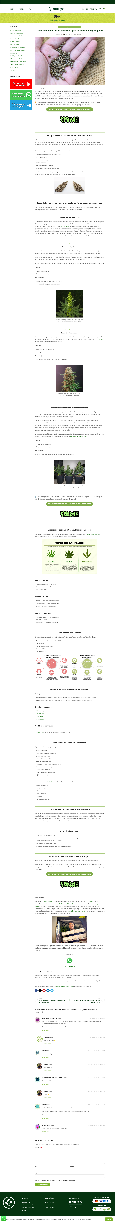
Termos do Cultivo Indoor (17, 64)
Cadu (66, 34)
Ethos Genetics (40, 713)
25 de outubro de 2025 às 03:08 (96, 1125)
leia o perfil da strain (47, 782)
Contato (24, 1210)
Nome (37, 1166)
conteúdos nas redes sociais (76, 911)
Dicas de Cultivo (60, 20)
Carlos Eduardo (48, 901)
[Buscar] (100, 8)
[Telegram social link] (52, 990)
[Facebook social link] (36, 990)
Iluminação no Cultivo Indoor (18, 50)
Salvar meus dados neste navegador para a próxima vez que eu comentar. (55, 1180)
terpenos (100, 339)
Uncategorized (14, 67)
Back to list (69, 1000)
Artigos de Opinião (15, 30)
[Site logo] (56, 8)
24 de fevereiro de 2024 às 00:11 (96, 1064)
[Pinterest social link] (44, 990)
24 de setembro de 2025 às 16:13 (96, 1104)
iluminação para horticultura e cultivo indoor (60, 904)
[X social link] (40, 990)
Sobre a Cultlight (49, 1202)
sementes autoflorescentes (78, 436)
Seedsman (38, 729)
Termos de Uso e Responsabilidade (63, 986)
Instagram (97, 904)
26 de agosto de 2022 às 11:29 (97, 1037)
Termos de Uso (26, 1202)
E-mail (72, 1166)
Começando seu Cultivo (16, 36)
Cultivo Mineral (14, 38)
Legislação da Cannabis (16, 56)
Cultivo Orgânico (15, 41)
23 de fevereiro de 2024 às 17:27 (96, 1050)
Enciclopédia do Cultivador (17, 47)
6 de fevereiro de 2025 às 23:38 (96, 1091)
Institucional (13, 53)
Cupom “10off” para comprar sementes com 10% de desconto (69, 109)
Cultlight (90, 901)
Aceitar (109, 1219)
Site (36, 1173)
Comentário (38, 1147)
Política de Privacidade (28, 1207)
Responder (45, 1030)
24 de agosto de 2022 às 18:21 (97, 1018)
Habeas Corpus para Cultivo (53, 1205)
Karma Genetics (40, 716)
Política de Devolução (28, 1205)
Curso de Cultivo (49, 1207)
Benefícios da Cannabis (16, 33)
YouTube (12, 70)
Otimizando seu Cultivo (16, 58)
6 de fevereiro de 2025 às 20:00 (96, 1077)
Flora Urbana (39, 732)
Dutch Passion (40, 719)
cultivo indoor (65, 226)
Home (52, 20)
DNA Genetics (39, 711)
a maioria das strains (92, 534)
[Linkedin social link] (48, 990)
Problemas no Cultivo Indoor (18, 61)
